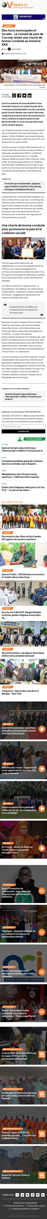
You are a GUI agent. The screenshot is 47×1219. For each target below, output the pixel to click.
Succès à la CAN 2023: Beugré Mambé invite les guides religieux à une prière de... (21, 615)
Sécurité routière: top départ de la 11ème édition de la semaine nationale (23, 654)
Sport (4, 458)
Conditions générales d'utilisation (25, 1208)
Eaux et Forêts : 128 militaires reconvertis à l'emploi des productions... (23, 575)
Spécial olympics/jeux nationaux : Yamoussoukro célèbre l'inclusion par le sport (23, 396)
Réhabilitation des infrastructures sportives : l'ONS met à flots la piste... (21, 475)
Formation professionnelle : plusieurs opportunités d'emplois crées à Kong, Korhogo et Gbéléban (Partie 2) (23, 186)
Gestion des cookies (36, 1205)
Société (5, 444)
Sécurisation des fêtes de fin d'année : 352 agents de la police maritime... (22, 538)
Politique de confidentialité (25, 1203)
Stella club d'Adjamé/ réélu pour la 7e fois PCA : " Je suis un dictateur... (23, 488)
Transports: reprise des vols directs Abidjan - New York (20, 692)
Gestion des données (14, 1205)
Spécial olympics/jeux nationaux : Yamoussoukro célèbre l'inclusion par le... (23, 449)
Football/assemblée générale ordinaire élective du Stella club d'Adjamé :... (22, 462)
